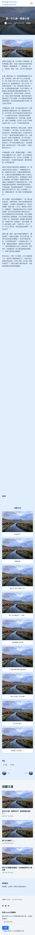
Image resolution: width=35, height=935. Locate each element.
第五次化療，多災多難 (18, 696)
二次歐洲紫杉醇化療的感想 (17, 669)
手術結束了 (17, 534)
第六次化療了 (17, 723)
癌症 (12, 765)
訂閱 (5, 928)
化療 (5, 765)
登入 (12, 886)
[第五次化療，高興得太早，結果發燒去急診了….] (17, 799)
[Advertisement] (17, 292)
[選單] (31, 3)
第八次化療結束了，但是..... (17, 615)
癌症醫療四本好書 (17, 642)
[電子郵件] (5, 906)
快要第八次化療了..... (17, 750)
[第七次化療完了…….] (17, 829)
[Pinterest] (8, 906)
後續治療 (17, 561)
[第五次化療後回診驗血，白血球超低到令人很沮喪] (17, 856)
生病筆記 (28, 23)
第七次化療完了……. (8, 841)
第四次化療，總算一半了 (17, 588)
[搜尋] (27, 3)
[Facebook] (3, 906)
